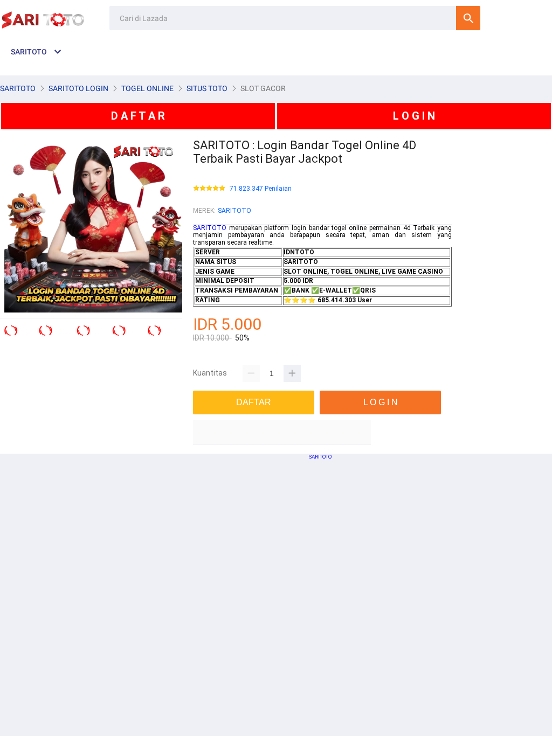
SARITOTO (234, 210)
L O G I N (414, 115)
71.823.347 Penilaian (261, 188)
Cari (468, 18)
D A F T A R (138, 115)
